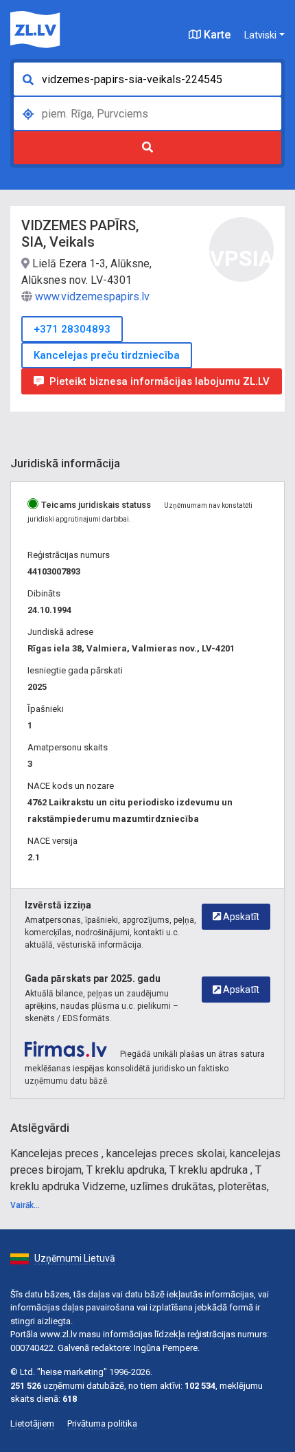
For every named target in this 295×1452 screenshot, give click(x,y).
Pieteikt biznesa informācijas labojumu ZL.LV (159, 381)
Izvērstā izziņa (58, 905)
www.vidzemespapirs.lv (92, 296)
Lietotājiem (32, 1423)
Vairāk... (25, 1205)
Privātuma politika (102, 1423)
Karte (216, 34)
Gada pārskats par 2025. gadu (93, 978)
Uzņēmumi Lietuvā (74, 1258)
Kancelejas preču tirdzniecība (107, 355)
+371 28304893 (72, 329)
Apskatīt (240, 916)
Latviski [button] (260, 35)
